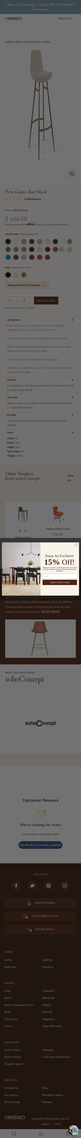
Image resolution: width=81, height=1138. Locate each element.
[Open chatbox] (74, 1130)
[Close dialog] (76, 545)
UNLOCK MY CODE (59, 582)
